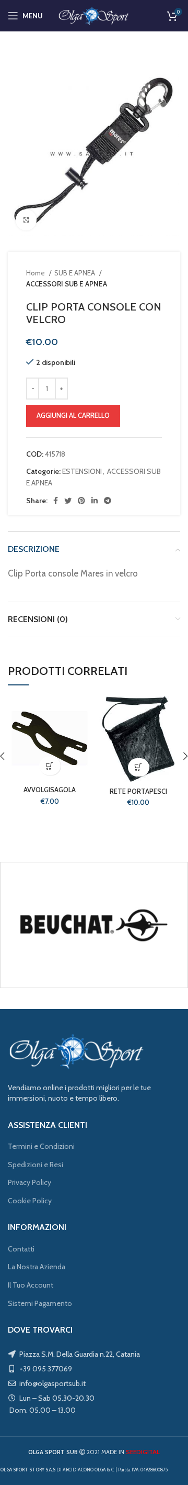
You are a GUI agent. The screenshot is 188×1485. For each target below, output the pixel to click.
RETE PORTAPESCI (138, 791)
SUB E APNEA (75, 273)
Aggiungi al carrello (73, 415)
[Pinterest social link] (81, 500)
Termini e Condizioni (41, 1146)
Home (36, 273)
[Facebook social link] (55, 500)
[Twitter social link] (68, 500)
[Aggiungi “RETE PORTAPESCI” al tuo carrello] (139, 767)
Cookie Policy (30, 1200)
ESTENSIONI (82, 471)
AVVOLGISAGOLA (50, 790)
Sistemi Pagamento (40, 1303)
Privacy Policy (29, 1182)
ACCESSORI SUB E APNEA (66, 284)
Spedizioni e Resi (35, 1164)
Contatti (21, 1249)
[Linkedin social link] (94, 500)
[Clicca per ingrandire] (26, 219)
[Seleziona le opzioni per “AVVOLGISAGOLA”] (50, 766)
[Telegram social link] (107, 500)
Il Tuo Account (30, 1285)
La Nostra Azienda (36, 1266)
